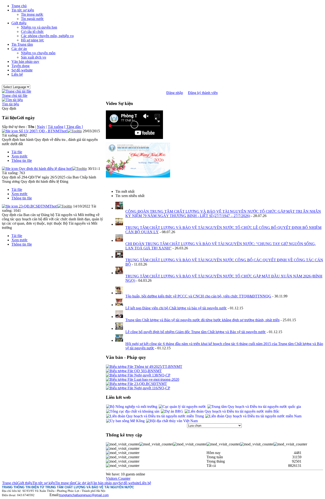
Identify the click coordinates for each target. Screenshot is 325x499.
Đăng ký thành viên (203, 93)
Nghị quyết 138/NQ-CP (151, 375)
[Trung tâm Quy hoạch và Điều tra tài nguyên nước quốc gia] (254, 407)
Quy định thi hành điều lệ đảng (45, 169)
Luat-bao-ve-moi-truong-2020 (156, 379)
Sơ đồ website (129, 483)
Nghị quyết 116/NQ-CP (151, 388)
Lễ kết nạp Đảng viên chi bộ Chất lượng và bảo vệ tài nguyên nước (176, 308)
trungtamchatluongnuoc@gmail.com (84, 495)
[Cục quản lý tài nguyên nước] (182, 407)
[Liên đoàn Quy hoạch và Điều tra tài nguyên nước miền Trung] (155, 416)
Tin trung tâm (65, 483)
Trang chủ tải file (14, 96)
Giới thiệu (24, 483)
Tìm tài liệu (10, 104)
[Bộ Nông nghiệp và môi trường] (132, 407)
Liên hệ (145, 483)
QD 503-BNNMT (147, 371)
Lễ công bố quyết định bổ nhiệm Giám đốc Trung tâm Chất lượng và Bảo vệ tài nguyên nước (195, 332)
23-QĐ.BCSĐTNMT (38, 206)
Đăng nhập (174, 93)
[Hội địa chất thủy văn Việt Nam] (172, 421)
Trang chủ (9, 483)
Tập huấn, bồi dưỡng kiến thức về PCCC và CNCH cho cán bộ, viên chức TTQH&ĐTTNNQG (198, 296)
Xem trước (19, 156)
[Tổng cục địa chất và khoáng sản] (133, 411)
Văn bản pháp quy (104, 483)
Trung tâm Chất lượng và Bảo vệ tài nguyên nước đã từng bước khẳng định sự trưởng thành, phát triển (202, 320)
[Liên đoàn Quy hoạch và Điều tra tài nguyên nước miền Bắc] (232, 411)
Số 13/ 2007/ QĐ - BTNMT (43, 131)
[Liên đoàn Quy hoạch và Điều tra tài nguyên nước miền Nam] (253, 416)
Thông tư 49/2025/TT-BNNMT (157, 367)
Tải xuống (55, 127)
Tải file (16, 152)
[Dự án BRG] (172, 411)
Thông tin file (21, 160)
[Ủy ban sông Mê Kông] (125, 421)
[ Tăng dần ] (73, 127)
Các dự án (83, 483)
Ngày (41, 127)
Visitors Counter (118, 478)
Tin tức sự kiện (43, 483)
